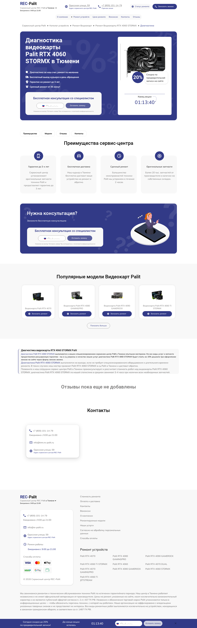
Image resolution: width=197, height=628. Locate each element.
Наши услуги (87, 525)
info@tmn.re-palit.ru (44, 442)
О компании (62, 17)
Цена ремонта (99, 17)
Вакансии (113, 17)
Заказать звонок (166, 6)
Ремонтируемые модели (92, 520)
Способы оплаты (88, 538)
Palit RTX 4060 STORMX (157, 569)
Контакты (125, 17)
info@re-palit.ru (35, 527)
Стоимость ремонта (90, 496)
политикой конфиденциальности (83, 111)
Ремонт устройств (81, 17)
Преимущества (30, 133)
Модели (48, 133)
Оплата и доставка (90, 501)
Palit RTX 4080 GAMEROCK (127, 569)
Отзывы (136, 17)
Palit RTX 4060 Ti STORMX (93, 564)
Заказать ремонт (39, 313)
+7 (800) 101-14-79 (112, 5)
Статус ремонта (142, 6)
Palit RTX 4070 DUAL (156, 564)
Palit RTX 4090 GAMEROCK (159, 556)
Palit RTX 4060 (120, 564)
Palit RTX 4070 (87, 556)
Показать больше (98, 325)
